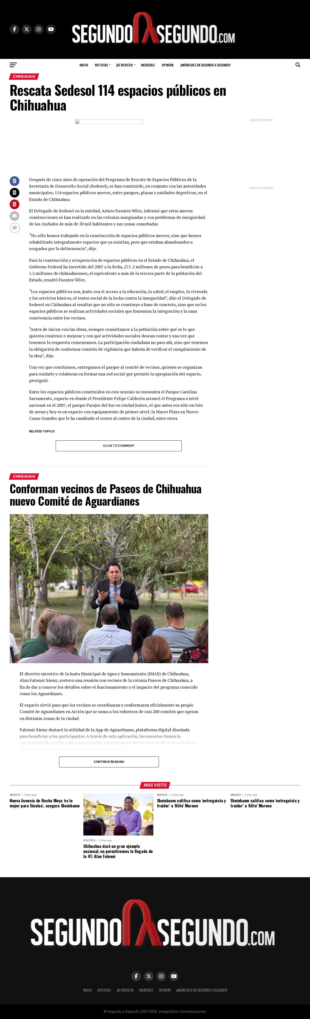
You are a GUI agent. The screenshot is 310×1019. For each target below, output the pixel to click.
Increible (148, 64)
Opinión (167, 64)
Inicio (83, 64)
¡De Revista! (124, 64)
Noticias (101, 64)
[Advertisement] (261, 152)
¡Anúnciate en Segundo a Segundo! (205, 64)
